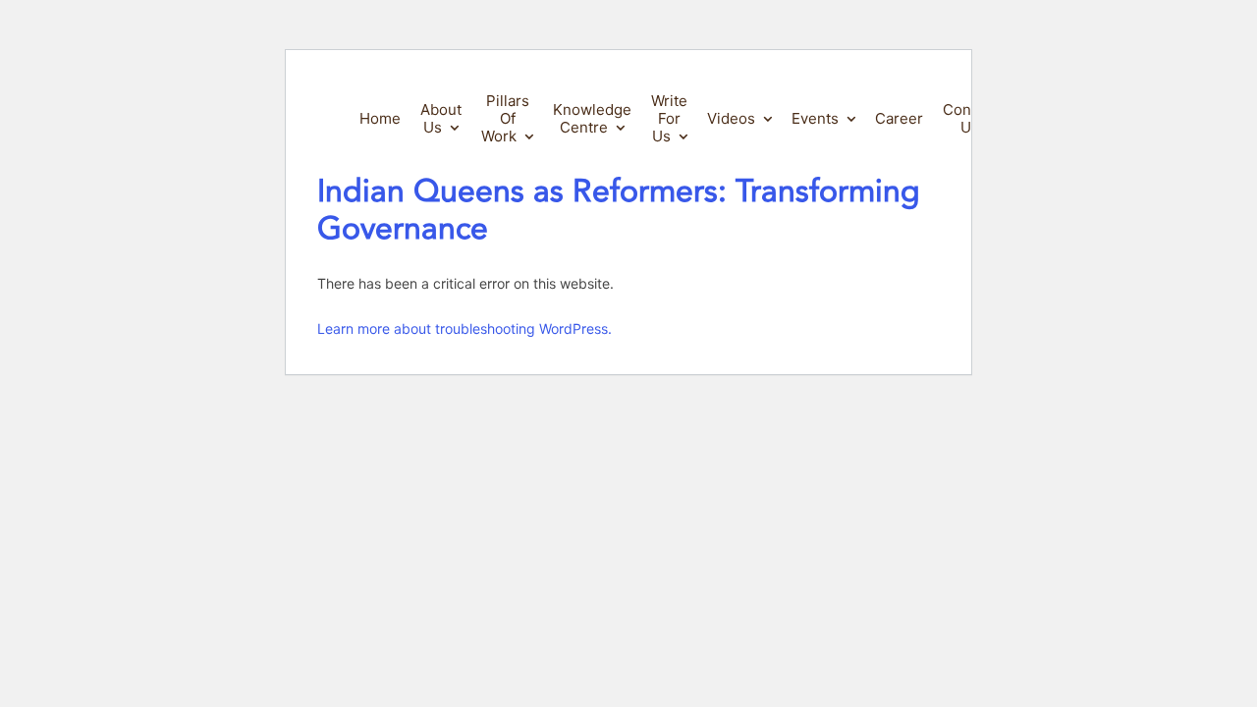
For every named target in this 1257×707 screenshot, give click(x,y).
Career (899, 118)
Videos (731, 118)
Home (380, 118)
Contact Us (970, 118)
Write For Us (669, 118)
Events (815, 118)
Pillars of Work (505, 118)
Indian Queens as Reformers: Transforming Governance (618, 210)
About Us (441, 118)
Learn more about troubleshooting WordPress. (464, 328)
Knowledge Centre (592, 118)
